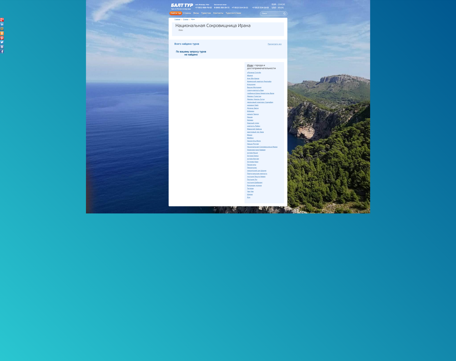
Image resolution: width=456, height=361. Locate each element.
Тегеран (250, 189)
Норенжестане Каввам (256, 150)
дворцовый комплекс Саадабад (260, 102)
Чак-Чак (250, 192)
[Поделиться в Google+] (2, 20)
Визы (196, 13)
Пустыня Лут (252, 180)
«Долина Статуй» (254, 73)
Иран (181, 30)
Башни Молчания (254, 87)
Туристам (206, 13)
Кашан (250, 117)
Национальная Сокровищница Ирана (262, 147)
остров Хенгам (253, 159)
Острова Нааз (252, 162)
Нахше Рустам (253, 144)
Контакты (218, 13)
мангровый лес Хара (255, 132)
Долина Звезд (253, 108)
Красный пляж (253, 123)
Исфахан (250, 111)
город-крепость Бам (255, 90)
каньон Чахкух (253, 114)
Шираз (250, 194)
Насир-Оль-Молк (254, 141)
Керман (250, 120)
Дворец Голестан (254, 96)
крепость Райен (253, 126)
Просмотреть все (275, 44)
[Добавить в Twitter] (2, 42)
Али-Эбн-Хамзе (253, 79)
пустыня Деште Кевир (256, 177)
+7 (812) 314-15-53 (260, 8)
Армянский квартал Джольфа (259, 82)
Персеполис (252, 168)
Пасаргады (251, 165)
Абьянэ (250, 76)
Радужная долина (254, 186)
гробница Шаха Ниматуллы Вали (260, 93)
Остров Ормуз (253, 156)
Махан (249, 135)
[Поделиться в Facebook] (2, 51)
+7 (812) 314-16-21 (240, 8)
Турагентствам (233, 13)
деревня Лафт (253, 105)
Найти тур (176, 13)
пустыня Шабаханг (255, 183)
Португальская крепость (257, 174)
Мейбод (250, 138)
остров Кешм (252, 153)
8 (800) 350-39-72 (221, 8)
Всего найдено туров (186, 44)
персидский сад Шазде (256, 171)
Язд (248, 197)
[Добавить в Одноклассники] (2, 33)
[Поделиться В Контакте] (2, 47)
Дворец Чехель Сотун (256, 99)
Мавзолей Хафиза (254, 129)
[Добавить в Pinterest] (2, 38)
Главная (177, 19)
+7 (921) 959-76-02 (203, 8)
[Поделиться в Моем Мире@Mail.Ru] (2, 29)
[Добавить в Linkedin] (2, 24)
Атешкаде (251, 84)
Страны (187, 13)
